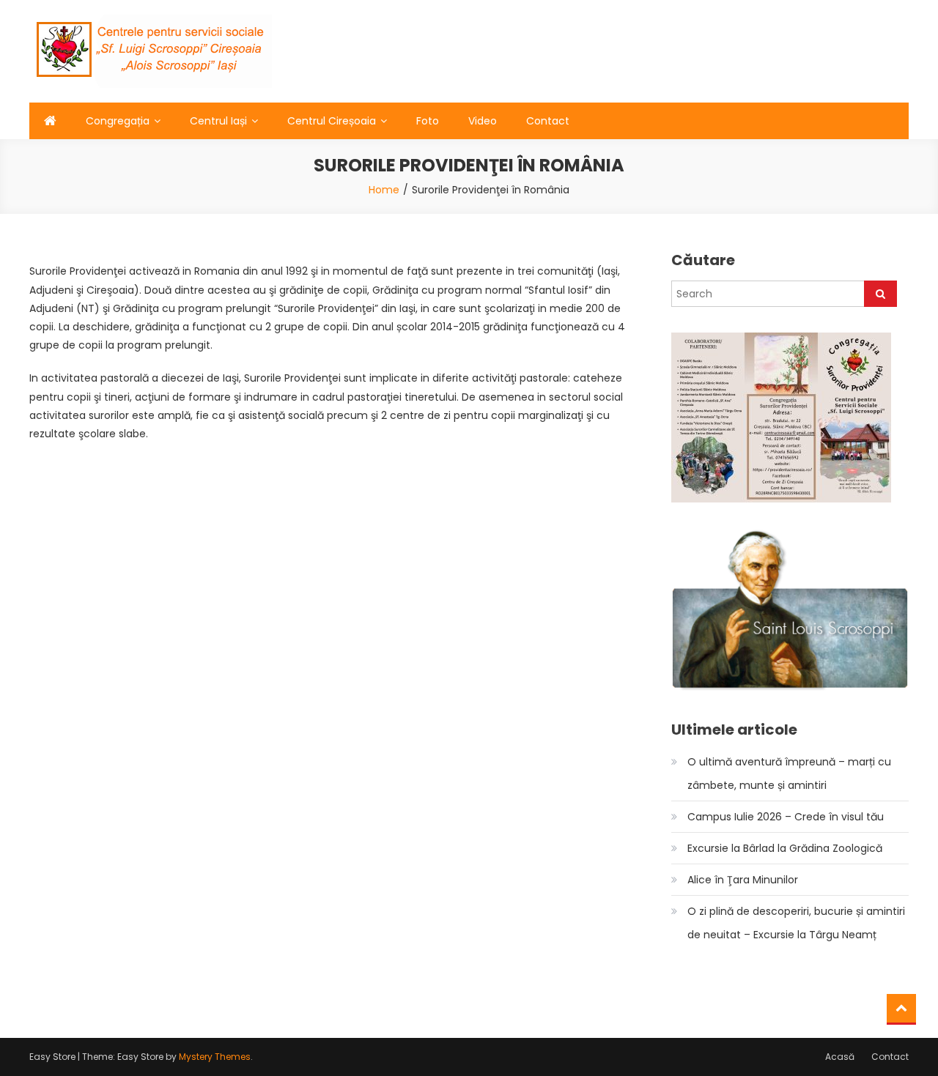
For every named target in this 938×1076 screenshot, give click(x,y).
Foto (427, 121)
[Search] (880, 294)
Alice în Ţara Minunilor (742, 879)
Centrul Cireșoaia (331, 121)
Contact (547, 121)
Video (482, 121)
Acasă (839, 1056)
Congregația (117, 121)
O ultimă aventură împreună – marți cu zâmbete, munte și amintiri (789, 773)
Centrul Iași (218, 121)
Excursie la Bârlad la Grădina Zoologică (784, 848)
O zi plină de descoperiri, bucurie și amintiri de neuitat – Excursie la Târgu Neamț (796, 923)
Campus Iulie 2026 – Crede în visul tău (785, 816)
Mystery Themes (215, 1056)
